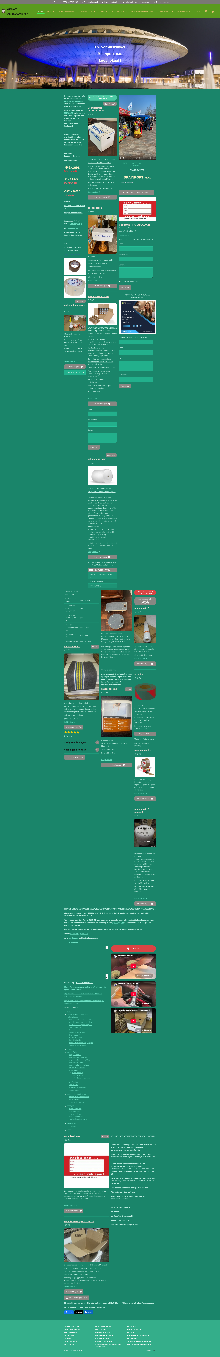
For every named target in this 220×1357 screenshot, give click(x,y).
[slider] (128, 158)
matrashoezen (75, 1070)
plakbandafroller (143, 750)
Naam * (90, 409)
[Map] (86, 962)
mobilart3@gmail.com (79, 934)
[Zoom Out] (107, 977)
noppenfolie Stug (76, 1062)
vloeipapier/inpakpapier (79, 1097)
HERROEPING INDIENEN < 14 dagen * (133, 337)
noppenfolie (72, 1052)
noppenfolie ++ (75, 1055)
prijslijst (70, 1050)
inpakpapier (74, 1099)
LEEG (69, 1130)
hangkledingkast (76, 1040)
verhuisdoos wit (75, 1027)
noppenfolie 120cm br (78, 1057)
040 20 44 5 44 (118, 923)
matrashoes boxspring (81, 1078)
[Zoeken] (206, 11)
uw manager (74, 1126)
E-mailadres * (93, 419)
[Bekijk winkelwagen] (212, 11)
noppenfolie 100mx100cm (79, 1060)
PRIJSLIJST (68, 113)
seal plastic (73, 1085)
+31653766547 (76, 224)
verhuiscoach (72, 1123)
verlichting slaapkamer (78, 1119)
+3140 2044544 (72, 942)
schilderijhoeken (75, 1116)
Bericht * (91, 430)
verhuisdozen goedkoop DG (79, 1221)
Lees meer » (124, 235)
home (69, 1012)
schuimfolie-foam (97, 459)
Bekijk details (69, 361)
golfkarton (73, 1082)
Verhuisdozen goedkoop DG (80, 1025)
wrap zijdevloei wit (76, 1102)
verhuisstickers (75, 1109)
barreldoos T (74, 1035)
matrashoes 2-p (78, 1075)
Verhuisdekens (72, 646)
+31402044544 (72, 228)
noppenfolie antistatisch (79, 1065)
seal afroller (74, 1090)
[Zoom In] (107, 975)
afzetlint (138, 674)
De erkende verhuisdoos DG (80, 1020)
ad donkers (73, 938)
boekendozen (95, 208)
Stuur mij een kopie (130, 281)
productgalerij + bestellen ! (77, 1014)
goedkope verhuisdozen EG (80, 1022)
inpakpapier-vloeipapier (76, 1094)
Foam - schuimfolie (77, 1068)
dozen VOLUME (75, 1038)
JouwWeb (153, 1350)
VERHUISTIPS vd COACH (134, 224)
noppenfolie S (141, 608)
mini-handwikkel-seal (77, 1087)
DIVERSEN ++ (72, 1106)
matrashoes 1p (109, 689)
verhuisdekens (75, 1114)
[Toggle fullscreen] (107, 947)
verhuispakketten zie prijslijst (81, 1043)
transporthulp (74, 1111)
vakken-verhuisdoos (98, 296)
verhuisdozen (72, 1017)
